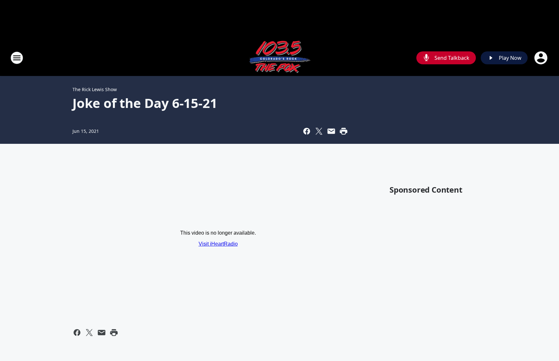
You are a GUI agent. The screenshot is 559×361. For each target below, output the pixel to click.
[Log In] (541, 57)
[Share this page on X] (318, 131)
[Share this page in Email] (331, 131)
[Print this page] (343, 131)
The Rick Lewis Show (94, 89)
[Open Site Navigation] (16, 57)
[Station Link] (279, 58)
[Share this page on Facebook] (306, 131)
